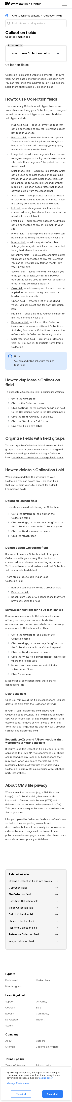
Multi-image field (20, 171)
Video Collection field (21, 907)
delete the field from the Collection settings (30, 704)
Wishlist (40, 1019)
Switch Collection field (21, 914)
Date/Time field (20, 255)
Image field (17, 154)
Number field (18, 242)
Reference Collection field (24, 934)
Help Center (32, 4)
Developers (11, 1019)
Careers (40, 1040)
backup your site (34, 624)
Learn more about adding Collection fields (29, 87)
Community (42, 1013)
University (41, 1001)
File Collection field (20, 894)
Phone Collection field (21, 921)
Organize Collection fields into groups (30, 881)
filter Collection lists (53, 279)
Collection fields (53, 15)
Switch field (18, 271)
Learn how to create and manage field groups (37, 457)
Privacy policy (44, 1065)
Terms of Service (15, 1065)
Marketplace (43, 980)
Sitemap (10, 1046)
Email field (17, 221)
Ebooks (9, 1013)
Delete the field (20, 592)
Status (9, 1025)
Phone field (17, 233)
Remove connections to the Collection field (36, 587)
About (8, 1040)
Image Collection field (21, 941)
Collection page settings (19, 714)
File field (16, 313)
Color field (17, 288)
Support (10, 1001)
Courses (10, 1007)
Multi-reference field (23, 339)
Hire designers (13, 986)
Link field (16, 208)
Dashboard (11, 980)
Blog (38, 1007)
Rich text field (19, 137)
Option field (18, 301)
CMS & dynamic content (26, 15)
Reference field (20, 322)
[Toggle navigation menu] (64, 4)
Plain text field (19, 125)
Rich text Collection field (23, 927)
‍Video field (17, 195)
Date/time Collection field (23, 901)
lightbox (58, 183)
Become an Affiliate (47, 1046)
